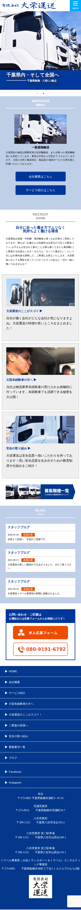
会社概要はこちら (40, 176)
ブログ (13, 757)
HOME (13, 671)
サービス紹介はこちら (40, 190)
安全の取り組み (18, 736)
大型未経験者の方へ (21, 703)
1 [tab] (38, 93)
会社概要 (14, 682)
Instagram (15, 782)
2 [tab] (43, 93)
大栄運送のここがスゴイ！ (25, 714)
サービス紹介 (17, 692)
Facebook (15, 771)
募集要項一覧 (17, 747)
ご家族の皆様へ (18, 725)
